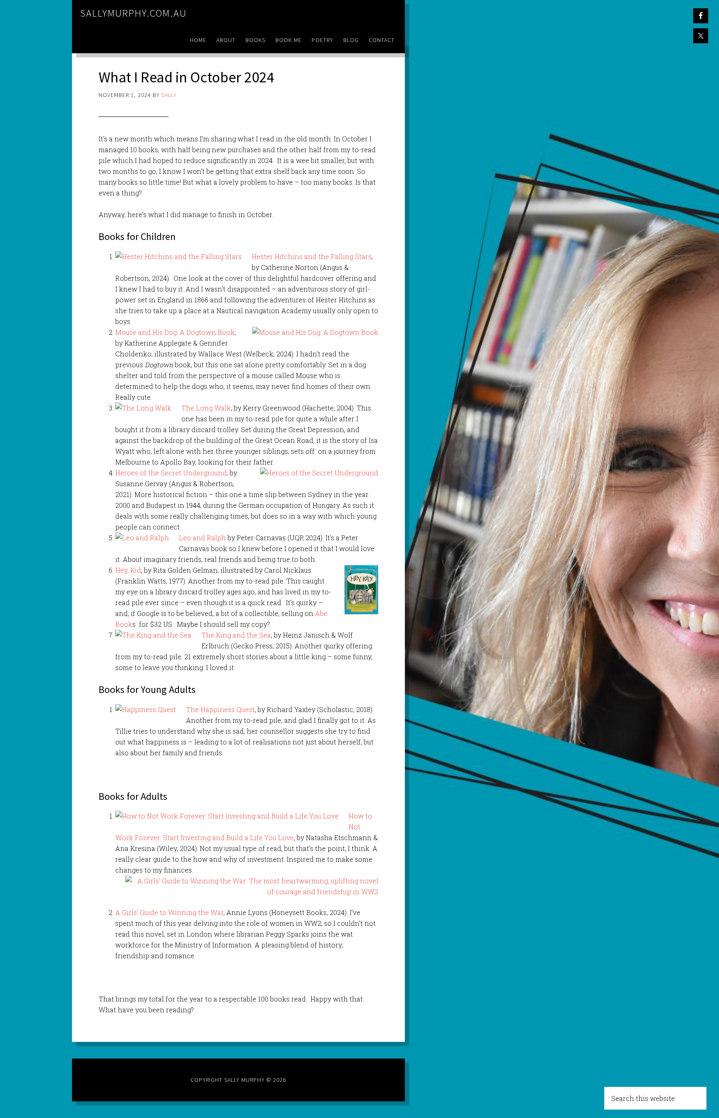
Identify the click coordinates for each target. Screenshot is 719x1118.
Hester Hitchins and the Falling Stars (312, 256)
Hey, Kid (128, 570)
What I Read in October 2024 (186, 77)
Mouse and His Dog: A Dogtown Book (175, 332)
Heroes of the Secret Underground (171, 472)
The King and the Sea (236, 635)
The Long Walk (206, 407)
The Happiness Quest (220, 709)
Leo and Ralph (202, 537)
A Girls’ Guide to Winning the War (169, 912)
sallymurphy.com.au (133, 13)
